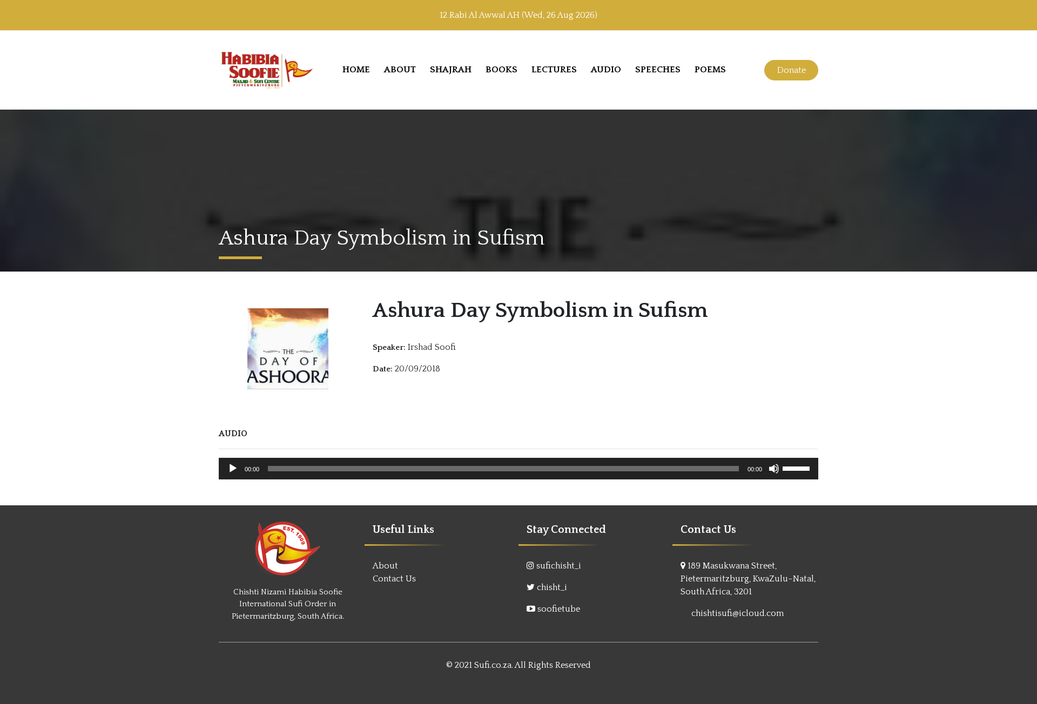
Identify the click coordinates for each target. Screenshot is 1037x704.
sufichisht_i (558, 566)
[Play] (232, 468)
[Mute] (774, 468)
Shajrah (451, 70)
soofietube (558, 609)
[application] (518, 468)
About (400, 70)
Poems (710, 70)
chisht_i (552, 587)
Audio (606, 70)
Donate (791, 70)
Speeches (658, 70)
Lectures (554, 70)
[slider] (798, 467)
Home (356, 70)
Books (501, 70)
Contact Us (394, 579)
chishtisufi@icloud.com (737, 613)
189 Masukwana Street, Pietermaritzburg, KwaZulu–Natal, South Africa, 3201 (748, 579)
